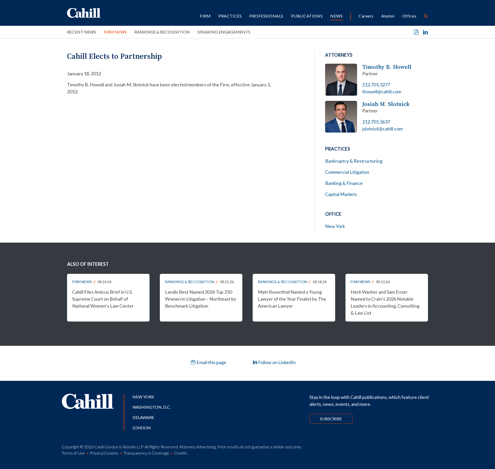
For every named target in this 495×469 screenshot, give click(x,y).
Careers (366, 15)
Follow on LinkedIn (276, 362)
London (142, 427)
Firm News (115, 31)
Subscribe (331, 418)
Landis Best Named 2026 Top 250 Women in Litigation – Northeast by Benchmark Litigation (200, 299)
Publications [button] (307, 15)
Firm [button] (205, 15)
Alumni (387, 15)
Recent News (81, 31)
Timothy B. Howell (386, 67)
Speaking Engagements (223, 31)
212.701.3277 (376, 84)
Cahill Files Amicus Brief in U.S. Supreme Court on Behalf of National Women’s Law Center (103, 299)
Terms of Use (73, 452)
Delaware (143, 417)
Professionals (266, 15)
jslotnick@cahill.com (382, 128)
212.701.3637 (376, 122)
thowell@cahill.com (381, 91)
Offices (409, 15)
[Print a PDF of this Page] (416, 32)
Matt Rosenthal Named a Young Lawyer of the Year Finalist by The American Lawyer (292, 299)
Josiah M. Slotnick (386, 104)
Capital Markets (341, 194)
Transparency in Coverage (146, 452)
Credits (180, 452)
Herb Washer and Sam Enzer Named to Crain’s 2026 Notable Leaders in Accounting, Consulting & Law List (385, 302)
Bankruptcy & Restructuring (353, 161)
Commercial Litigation (347, 172)
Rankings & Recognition (162, 31)
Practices (230, 15)
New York (335, 226)
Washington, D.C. (152, 407)
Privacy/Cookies (104, 452)
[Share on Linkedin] (425, 32)
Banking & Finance (344, 183)
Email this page (211, 362)
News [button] (336, 15)
